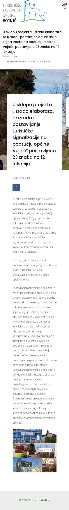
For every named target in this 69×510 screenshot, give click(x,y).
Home (6, 56)
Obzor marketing (39, 500)
